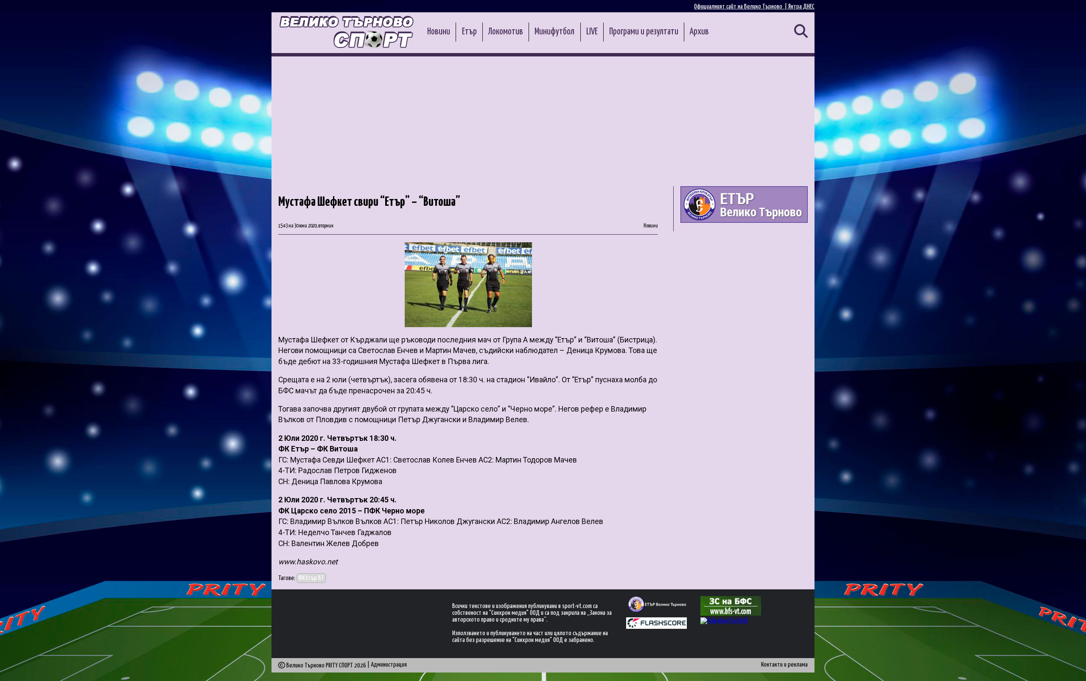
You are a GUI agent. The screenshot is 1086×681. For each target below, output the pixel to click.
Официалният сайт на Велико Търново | (741, 6)
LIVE (592, 32)
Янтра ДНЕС (801, 6)
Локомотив (505, 32)
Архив (699, 32)
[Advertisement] (543, 120)
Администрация (389, 664)
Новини (438, 32)
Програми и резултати (643, 32)
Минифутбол (554, 32)
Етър (469, 32)
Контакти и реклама (784, 664)
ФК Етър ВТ (311, 578)
